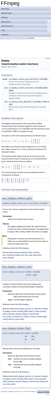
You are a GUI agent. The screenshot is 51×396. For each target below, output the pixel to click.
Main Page (5, 9)
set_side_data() (18, 319)
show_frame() (8, 258)
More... (29, 84)
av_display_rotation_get (18, 79)
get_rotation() (8, 255)
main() (17, 255)
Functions (47, 58)
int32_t (36, 79)
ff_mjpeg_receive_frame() (13, 311)
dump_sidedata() (21, 252)
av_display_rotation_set (18, 88)
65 (16, 372)
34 (16, 248)
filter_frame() (33, 252)
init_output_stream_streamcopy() (33, 316)
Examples (5, 35)
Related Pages (6, 13)
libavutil (4, 67)
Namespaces (6, 22)
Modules (4, 17)
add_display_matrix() (22, 309)
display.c (25, 248)
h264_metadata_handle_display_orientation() (21, 314)
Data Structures (7, 26)
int (42, 102)
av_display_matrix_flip (17, 102)
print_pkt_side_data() (29, 255)
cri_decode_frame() (39, 309)
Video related (12, 67)
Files (3, 30)
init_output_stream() (11, 316)
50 (16, 304)
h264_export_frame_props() (35, 311)
